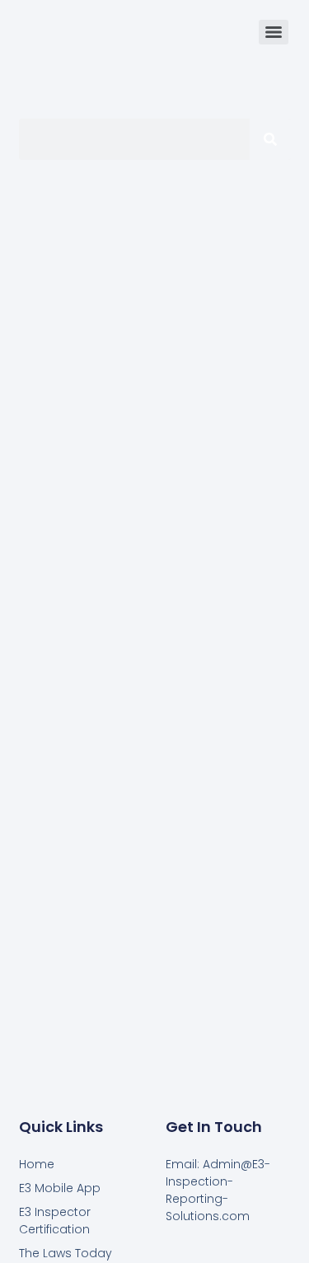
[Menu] (273, 32)
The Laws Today (65, 1253)
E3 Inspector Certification (55, 1220)
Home (36, 1164)
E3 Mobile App (60, 1188)
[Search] (270, 139)
